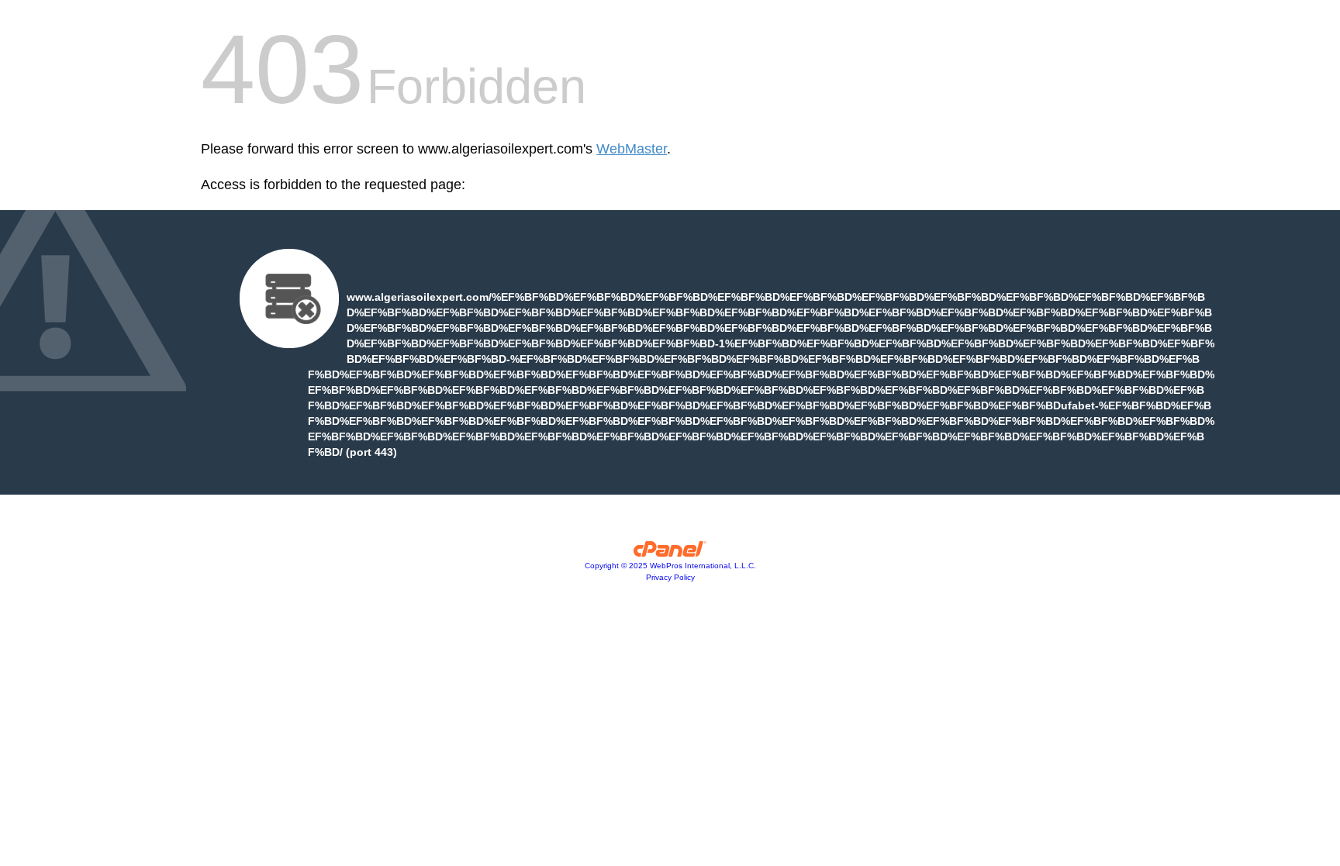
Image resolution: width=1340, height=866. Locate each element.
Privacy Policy (670, 577)
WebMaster (631, 149)
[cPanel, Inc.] (670, 553)
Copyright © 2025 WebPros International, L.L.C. (670, 565)
